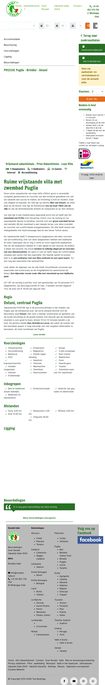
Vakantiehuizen (32, 5)
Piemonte (59, 533)
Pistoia (63, 612)
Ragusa (63, 588)
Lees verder (39, 334)
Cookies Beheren (16, 669)
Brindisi (63, 558)
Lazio (33, 588)
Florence (64, 606)
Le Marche (36, 599)
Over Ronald (45, 7)
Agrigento (64, 576)
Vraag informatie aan (92, 176)
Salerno (40, 567)
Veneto (57, 648)
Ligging (8, 56)
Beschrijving (10, 45)
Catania (63, 579)
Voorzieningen (11, 50)
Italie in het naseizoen (67, 663)
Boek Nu (92, 99)
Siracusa (64, 591)
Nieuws (61, 666)
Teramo (40, 544)
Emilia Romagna (39, 572)
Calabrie (35, 549)
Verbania (64, 541)
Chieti (39, 538)
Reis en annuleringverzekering (79, 660)
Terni (62, 634)
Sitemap (52, 666)
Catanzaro (41, 552)
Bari (61, 549)
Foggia (63, 562)
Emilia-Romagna (39, 580)
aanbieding (39, 663)
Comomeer (41, 626)
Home (18, 5)
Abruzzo (35, 533)
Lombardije (36, 620)
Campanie (36, 564)
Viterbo (40, 594)
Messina (63, 582)
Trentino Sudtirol (62, 620)
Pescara (40, 541)
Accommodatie (12, 39)
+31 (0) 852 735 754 (93, 7)
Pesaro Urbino (43, 615)
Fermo (39, 609)
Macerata (40, 612)
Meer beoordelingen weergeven (39, 518)
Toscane (58, 599)
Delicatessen (86, 663)
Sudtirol (63, 623)
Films (29, 663)
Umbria (57, 628)
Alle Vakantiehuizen (24, 660)
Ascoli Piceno (42, 606)
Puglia (57, 546)
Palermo (63, 585)
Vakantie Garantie (37, 666)
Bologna (40, 583)
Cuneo (63, 538)
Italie (61, 660)
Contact (77, 5)
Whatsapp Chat (17, 585)
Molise (34, 631)
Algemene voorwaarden (77, 666)
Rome (39, 591)
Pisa (62, 609)
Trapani (63, 594)
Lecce (62, 565)
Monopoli (50, 663)
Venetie (63, 651)
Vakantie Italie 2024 (61, 7)
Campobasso (42, 634)
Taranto (63, 568)
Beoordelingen (11, 62)
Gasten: (84, 91)
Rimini (39, 575)
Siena (62, 615)
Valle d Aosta (60, 639)
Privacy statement (17, 663)
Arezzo (63, 602)
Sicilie (57, 573)
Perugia (63, 631)
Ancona (40, 602)
